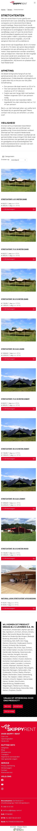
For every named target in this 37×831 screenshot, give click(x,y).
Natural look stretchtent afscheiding (18, 598)
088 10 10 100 (7, 807)
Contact (4, 770)
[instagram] (2, 789)
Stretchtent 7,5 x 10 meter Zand (15, 249)
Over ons (4, 736)
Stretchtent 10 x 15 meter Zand (14, 299)
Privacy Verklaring (8, 766)
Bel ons (7, 706)
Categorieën (9, 156)
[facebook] (2, 781)
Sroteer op (5, 159)
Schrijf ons (18, 706)
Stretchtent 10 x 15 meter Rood (14, 548)
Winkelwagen (6, 768)
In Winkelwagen (8, 209)
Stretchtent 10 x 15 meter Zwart (15, 449)
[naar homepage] (18, 3)
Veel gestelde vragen (9, 759)
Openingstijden (7, 739)
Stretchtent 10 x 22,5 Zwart (13, 499)
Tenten (9, 9)
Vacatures (5, 741)
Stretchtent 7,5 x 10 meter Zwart (15, 399)
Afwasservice (6, 752)
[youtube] (2, 785)
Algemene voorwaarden (10, 757)
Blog (3, 750)
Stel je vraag (9, 711)
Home (3, 9)
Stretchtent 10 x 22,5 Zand (12, 349)
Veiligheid (4, 748)
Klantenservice (6, 772)
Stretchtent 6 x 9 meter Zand (14, 199)
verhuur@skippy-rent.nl (11, 810)
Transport (5, 754)
